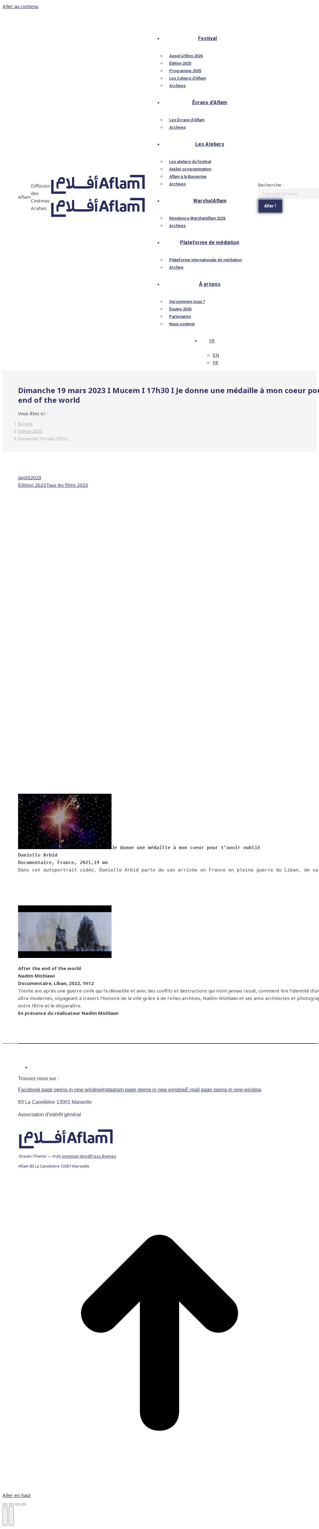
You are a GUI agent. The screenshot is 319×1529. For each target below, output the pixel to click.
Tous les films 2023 (67, 485)
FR (212, 340)
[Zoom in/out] (23, 1504)
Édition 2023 (32, 485)
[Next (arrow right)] (11, 1516)
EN (216, 355)
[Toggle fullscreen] (17, 1504)
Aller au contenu (20, 6)
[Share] (11, 1504)
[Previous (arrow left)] (4, 1516)
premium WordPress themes (89, 1156)
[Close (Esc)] (4, 1504)
